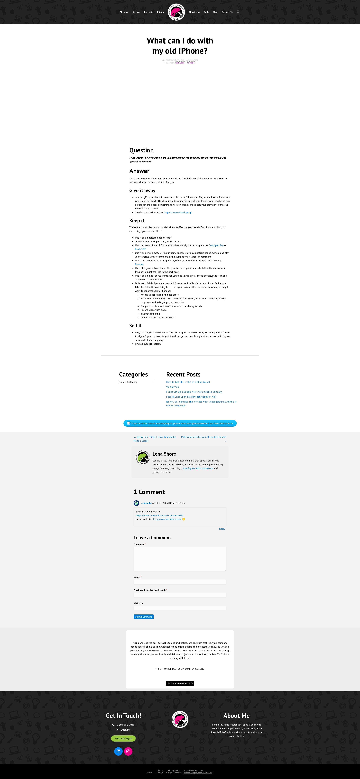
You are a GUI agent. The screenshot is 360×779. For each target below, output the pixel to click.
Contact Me (227, 12)
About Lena (194, 12)
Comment (140, 544)
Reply (222, 528)
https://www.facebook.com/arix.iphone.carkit (159, 515)
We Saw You (172, 386)
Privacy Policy (174, 770)
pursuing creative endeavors (198, 468)
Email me (125, 729)
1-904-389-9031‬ (126, 724)
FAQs (206, 12)
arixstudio (146, 503)
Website (138, 603)
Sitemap (160, 770)
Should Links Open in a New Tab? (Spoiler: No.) (191, 396)
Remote (139, 264)
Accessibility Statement (193, 770)
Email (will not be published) (150, 590)
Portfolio (148, 12)
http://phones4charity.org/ (178, 212)
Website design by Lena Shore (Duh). (198, 773)
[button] (239, 12)
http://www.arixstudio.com (167, 519)
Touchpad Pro (216, 245)
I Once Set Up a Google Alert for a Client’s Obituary (194, 391)
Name (137, 577)
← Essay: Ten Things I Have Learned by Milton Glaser (155, 438)
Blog (215, 12)
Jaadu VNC (140, 249)
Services (136, 12)
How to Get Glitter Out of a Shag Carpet (188, 382)
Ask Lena (180, 63)
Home (125, 12)
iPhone (191, 63)
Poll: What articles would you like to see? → (203, 438)
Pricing (160, 12)
